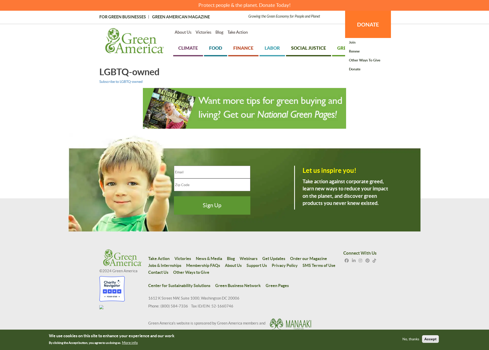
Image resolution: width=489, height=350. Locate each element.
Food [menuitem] (215, 48)
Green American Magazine (181, 17)
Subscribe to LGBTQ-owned (121, 82)
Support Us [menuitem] (257, 265)
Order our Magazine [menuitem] (308, 258)
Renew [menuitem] (354, 51)
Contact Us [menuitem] (158, 272)
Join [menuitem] (352, 42)
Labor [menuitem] (272, 48)
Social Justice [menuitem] (308, 48)
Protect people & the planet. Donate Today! (244, 5)
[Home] (134, 42)
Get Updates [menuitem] (273, 258)
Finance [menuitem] (243, 48)
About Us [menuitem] (183, 32)
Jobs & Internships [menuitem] (164, 265)
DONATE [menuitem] (368, 24)
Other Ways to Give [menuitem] (364, 60)
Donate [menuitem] (354, 69)
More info (130, 343)
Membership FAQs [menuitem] (203, 265)
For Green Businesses (122, 17)
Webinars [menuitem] (248, 258)
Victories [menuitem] (203, 32)
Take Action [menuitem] (237, 32)
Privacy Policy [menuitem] (285, 265)
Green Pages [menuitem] (277, 285)
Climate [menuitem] (188, 48)
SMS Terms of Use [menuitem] (319, 265)
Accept (430, 339)
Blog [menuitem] (219, 32)
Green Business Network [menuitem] (238, 285)
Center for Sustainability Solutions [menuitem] (179, 285)
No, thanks (410, 339)
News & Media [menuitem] (209, 258)
